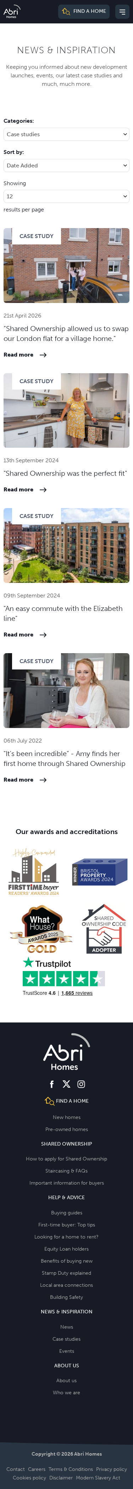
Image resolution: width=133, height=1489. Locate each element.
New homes (67, 1117)
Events (66, 1351)
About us (66, 1381)
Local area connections (66, 1285)
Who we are (66, 1393)
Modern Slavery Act (98, 1478)
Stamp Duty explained (66, 1273)
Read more (18, 354)
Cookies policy (29, 1478)
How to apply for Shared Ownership (66, 1159)
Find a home (89, 12)
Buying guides (66, 1213)
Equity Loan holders (66, 1249)
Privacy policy (111, 1469)
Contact (15, 1469)
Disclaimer (61, 1478)
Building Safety (66, 1297)
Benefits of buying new (67, 1261)
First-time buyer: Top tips (66, 1225)
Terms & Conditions (71, 1469)
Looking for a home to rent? (66, 1237)
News (66, 1327)
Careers (36, 1469)
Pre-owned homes (66, 1129)
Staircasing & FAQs (66, 1171)
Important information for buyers (66, 1183)
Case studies (66, 1339)
